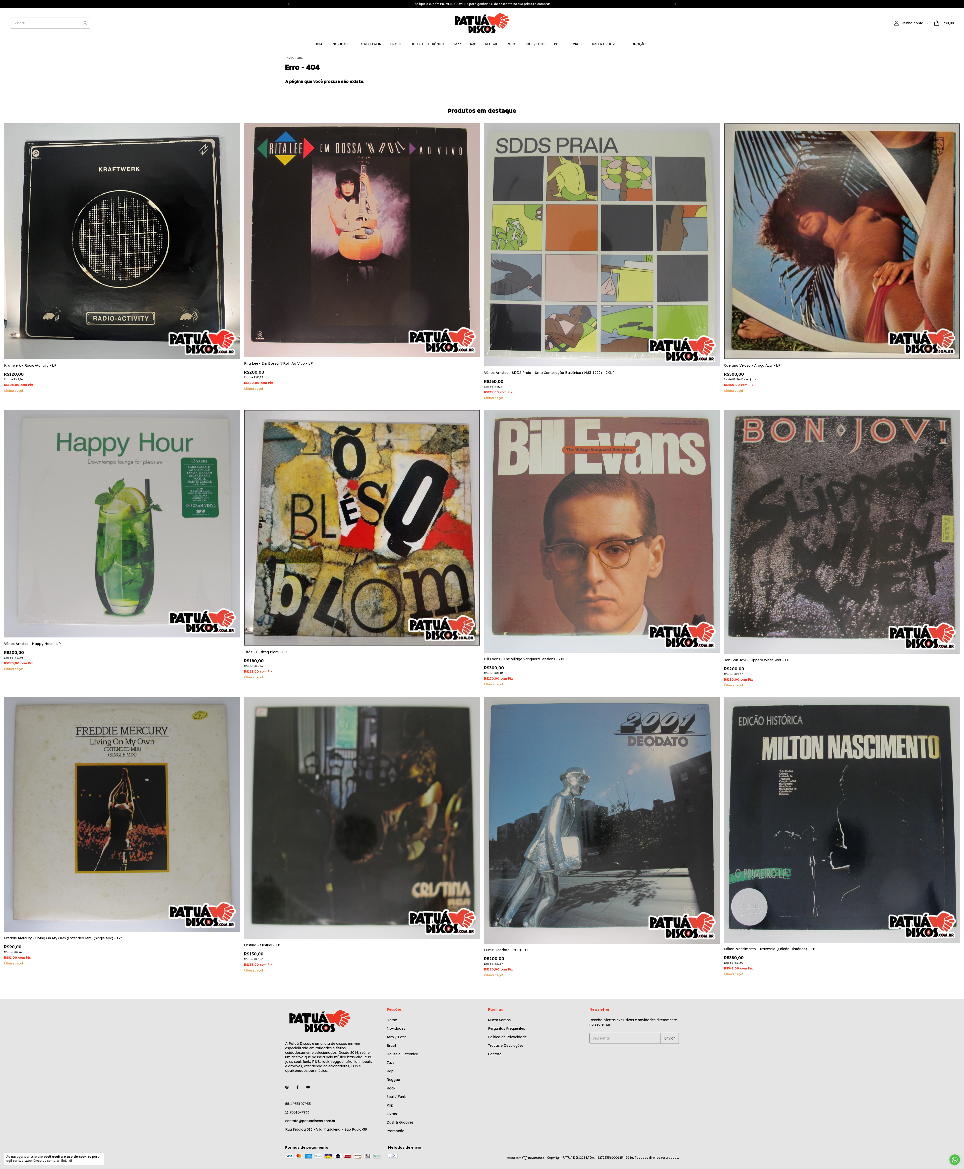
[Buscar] (85, 23)
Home (319, 44)
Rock (511, 44)
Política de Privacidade (507, 1037)
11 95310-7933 (297, 1112)
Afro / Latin (370, 44)
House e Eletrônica (427, 44)
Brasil (396, 44)
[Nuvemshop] (525, 1159)
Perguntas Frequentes (506, 1028)
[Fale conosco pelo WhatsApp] (954, 1159)
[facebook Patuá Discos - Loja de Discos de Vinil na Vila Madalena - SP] (297, 1087)
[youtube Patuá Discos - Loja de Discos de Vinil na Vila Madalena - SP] (308, 1087)
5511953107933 (298, 1103)
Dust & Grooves (605, 44)
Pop (557, 44)
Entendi (66, 1160)
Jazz (457, 44)
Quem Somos (499, 1020)
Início (289, 58)
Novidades (342, 44)
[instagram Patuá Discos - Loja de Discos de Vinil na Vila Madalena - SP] (287, 1087)
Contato (495, 1054)
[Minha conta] (896, 23)
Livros (576, 44)
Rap (473, 44)
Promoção (637, 44)
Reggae (491, 44)
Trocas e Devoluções (505, 1045)
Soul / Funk (535, 44)
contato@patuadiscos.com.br (310, 1121)
